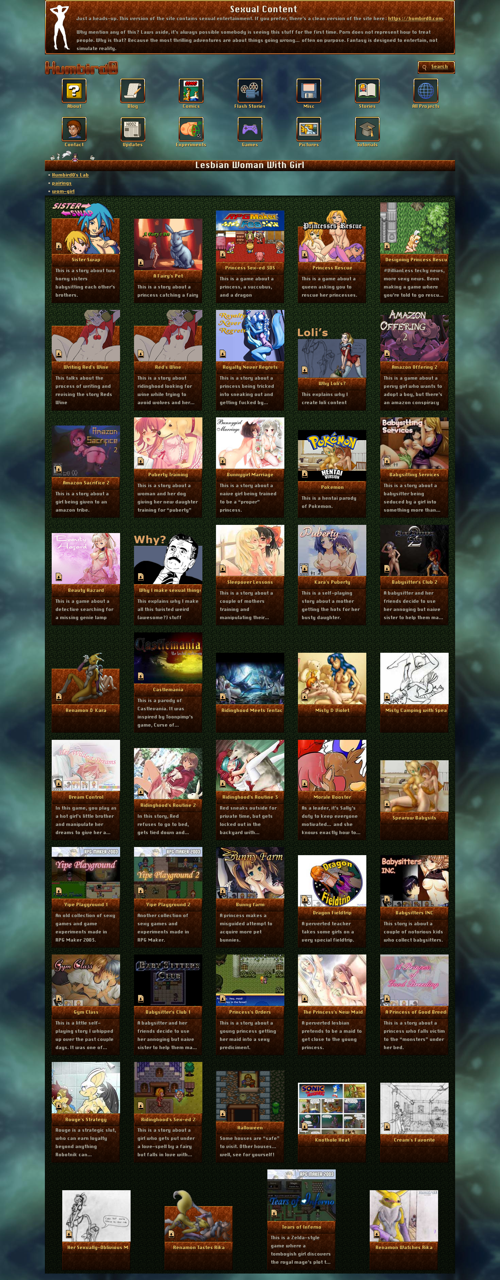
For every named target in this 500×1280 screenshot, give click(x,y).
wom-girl (63, 191)
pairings (62, 183)
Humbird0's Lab (70, 175)
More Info (86, 259)
